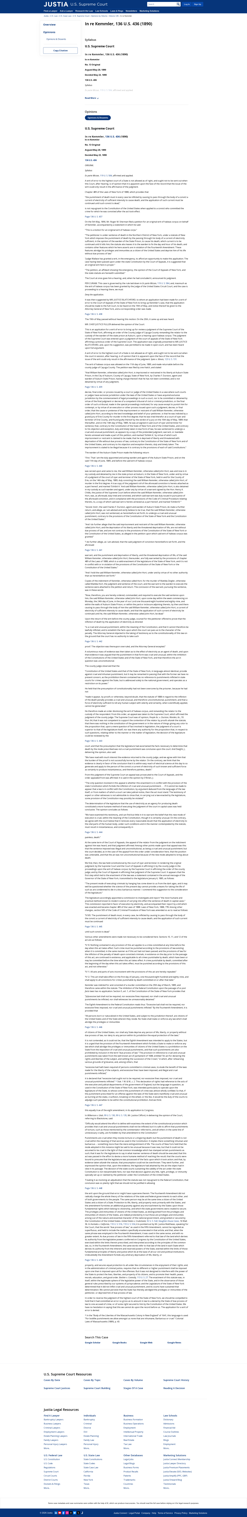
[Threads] (70, 1512)
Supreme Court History (176, 1380)
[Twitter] (78, 1512)
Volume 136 (114, 16)
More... (47, 1448)
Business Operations (133, 1423)
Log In (187, 4)
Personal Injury (91, 1444)
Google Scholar (92, 1342)
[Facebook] (63, 1512)
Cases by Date (52, 1380)
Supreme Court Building (97, 1388)
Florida (87, 1475)
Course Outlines (171, 1431)
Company (145, 1513)
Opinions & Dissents (98, 117)
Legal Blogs (129, 1463)
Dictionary (168, 1419)
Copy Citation (60, 50)
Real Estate (128, 1440)
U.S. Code (48, 1463)
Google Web (146, 1342)
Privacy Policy (180, 1513)
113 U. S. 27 (142, 1277)
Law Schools (101, 11)
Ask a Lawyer (66, 11)
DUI (85, 1431)
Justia (46, 16)
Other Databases (133, 1455)
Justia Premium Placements (176, 1467)
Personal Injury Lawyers (55, 1444)
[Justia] (56, 4)
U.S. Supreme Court (81, 16)
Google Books (119, 1342)
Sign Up (197, 4)
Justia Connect (120, 1513)
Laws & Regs (116, 11)
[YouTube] (59, 1512)
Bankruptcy (89, 1419)
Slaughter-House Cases (168, 1221)
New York (88, 1479)
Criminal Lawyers (52, 1427)
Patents (127, 1475)
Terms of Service (165, 1513)
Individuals (90, 1415)
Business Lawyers (52, 1423)
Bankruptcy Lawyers (53, 1419)
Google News (174, 1342)
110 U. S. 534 (129, 1224)
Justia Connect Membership (176, 1459)
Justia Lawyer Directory (174, 1463)
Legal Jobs (128, 1459)
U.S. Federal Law (53, 1455)
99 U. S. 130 (109, 1115)
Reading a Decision (174, 1388)
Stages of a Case (133, 1388)
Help (154, 1513)
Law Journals (169, 1436)
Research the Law (84, 11)
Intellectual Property (133, 1431)
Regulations (49, 1467)
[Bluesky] (74, 1512)
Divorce (87, 1427)
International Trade (133, 1436)
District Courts (51, 1479)
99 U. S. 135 (121, 1115)
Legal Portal (134, 1513)
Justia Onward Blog (172, 1479)
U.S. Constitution (52, 1459)
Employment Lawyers (54, 1431)
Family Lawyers (51, 1440)
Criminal (88, 1423)
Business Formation (133, 1419)
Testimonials (169, 1484)
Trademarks (129, 1479)
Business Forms (131, 1467)
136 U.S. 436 (112, 136)
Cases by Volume (133, 1380)
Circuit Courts (50, 1475)
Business (128, 1415)
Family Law (89, 1440)
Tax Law (127, 1444)
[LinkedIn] (56, 1512)
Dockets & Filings (52, 1484)
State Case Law (91, 1467)
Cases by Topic (92, 1380)
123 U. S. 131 (171, 359)
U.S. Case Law (65, 16)
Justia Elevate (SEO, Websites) (177, 1471)
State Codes (89, 1463)
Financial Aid (169, 1427)
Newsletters (131, 11)
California (88, 1471)
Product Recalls (130, 1471)
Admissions (168, 1423)
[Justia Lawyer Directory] (82, 1512)
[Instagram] (67, 1512)
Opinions (49, 32)
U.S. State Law (92, 1455)
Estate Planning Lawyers (55, 1436)
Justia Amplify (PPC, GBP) (175, 1475)
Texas (86, 1484)
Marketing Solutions (149, 11)
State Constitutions (93, 1459)
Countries (128, 1484)
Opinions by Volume (99, 16)
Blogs (166, 1440)
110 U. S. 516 (116, 1224)
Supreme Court (51, 1471)
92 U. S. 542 (152, 1221)
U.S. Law (54, 16)
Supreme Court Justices (57, 1388)
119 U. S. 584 (106, 90)
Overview (49, 24)
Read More (90, 98)
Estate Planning (91, 1436)
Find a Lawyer (50, 11)
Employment (129, 1427)
